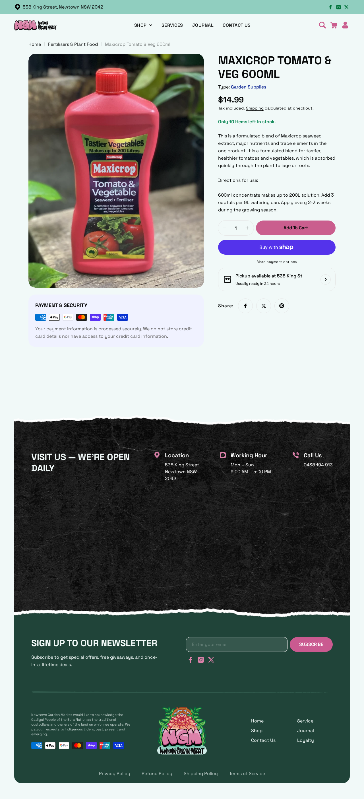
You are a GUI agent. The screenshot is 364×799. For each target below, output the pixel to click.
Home (34, 44)
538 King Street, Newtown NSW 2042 (63, 7)
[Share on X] (263, 305)
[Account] (345, 25)
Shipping (255, 108)
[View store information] (325, 279)
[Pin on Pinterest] (281, 305)
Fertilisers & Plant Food (73, 44)
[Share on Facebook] (245, 305)
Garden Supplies (248, 87)
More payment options (277, 262)
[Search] (322, 25)
